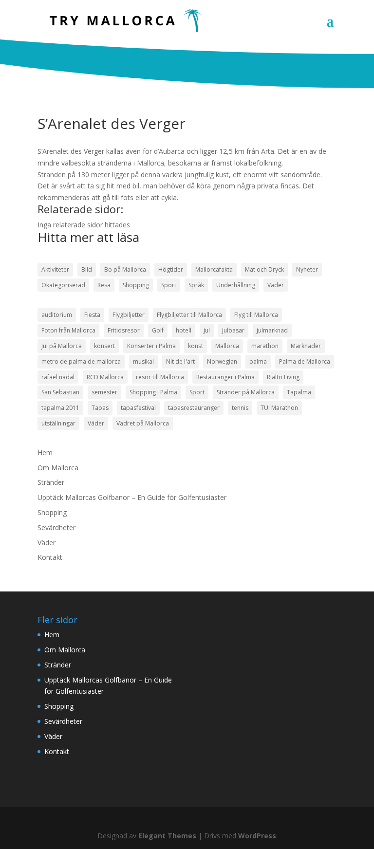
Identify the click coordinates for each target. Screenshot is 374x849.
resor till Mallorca (160, 377)
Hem (45, 452)
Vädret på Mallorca (142, 423)
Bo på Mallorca (125, 269)
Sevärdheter (56, 527)
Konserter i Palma (151, 346)
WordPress (257, 835)
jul (207, 330)
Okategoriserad (63, 285)
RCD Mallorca (105, 377)
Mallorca (227, 346)
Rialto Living (283, 377)
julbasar (233, 330)
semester (104, 392)
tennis (240, 408)
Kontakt (49, 557)
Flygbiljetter (128, 315)
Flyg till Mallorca (256, 315)
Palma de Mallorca (304, 361)
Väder (275, 285)
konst (195, 346)
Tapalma (299, 392)
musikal (143, 361)
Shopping (136, 285)
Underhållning (235, 285)
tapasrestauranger (194, 408)
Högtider (170, 269)
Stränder (50, 482)
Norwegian (222, 361)
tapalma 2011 (60, 408)
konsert (104, 346)
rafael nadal (58, 377)
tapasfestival (138, 408)
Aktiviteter (55, 269)
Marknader (306, 346)
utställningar (58, 423)
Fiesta (92, 315)
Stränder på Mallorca (246, 392)
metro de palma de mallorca (81, 361)
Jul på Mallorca (61, 346)
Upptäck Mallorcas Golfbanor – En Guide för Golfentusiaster (131, 497)
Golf (158, 330)
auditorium (56, 315)
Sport (168, 285)
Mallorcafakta (214, 269)
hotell (183, 330)
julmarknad (272, 330)
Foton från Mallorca (68, 330)
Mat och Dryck (264, 269)
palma (258, 361)
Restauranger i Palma (225, 377)
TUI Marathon (279, 408)
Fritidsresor (124, 330)
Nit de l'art (180, 361)
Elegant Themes (167, 835)
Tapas (100, 408)
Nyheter (307, 269)
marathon (265, 346)
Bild (86, 269)
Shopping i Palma (153, 392)
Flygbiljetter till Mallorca (189, 315)
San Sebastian (60, 392)
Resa (104, 285)
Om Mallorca (57, 467)
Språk (196, 285)
